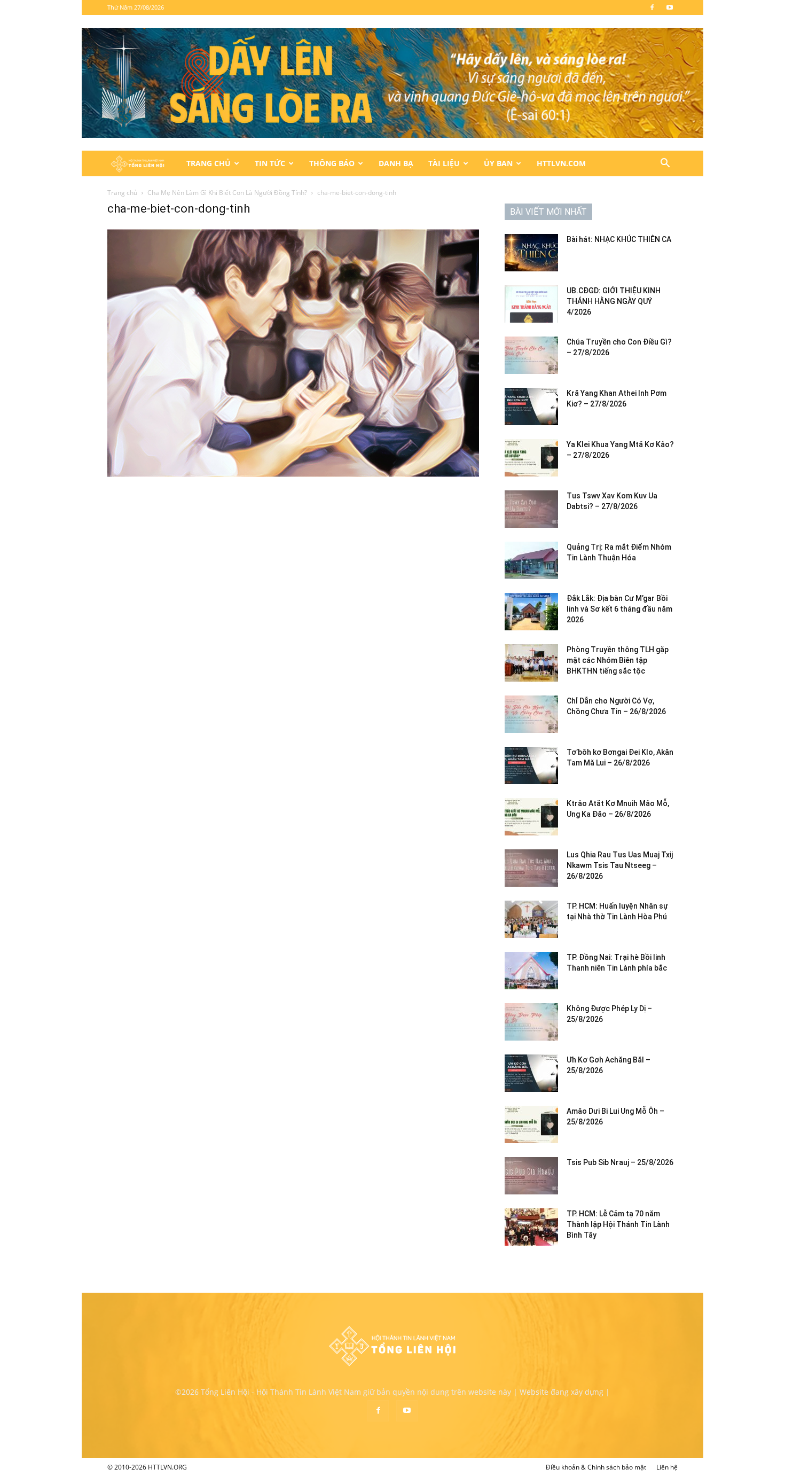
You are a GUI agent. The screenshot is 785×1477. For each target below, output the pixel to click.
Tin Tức (270, 163)
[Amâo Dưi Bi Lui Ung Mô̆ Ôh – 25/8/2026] (531, 1124)
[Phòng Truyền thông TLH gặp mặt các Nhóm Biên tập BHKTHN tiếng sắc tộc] (531, 663)
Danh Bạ (396, 163)
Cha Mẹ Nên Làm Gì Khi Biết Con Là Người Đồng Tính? (227, 192)
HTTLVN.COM (561, 163)
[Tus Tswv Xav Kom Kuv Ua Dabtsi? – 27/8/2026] (531, 509)
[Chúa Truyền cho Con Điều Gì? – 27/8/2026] (531, 355)
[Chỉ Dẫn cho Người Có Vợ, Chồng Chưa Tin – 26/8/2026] (531, 714)
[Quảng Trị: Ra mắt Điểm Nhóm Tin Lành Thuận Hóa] (531, 560)
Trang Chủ (208, 163)
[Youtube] (670, 7)
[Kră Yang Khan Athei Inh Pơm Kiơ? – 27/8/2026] (531, 406)
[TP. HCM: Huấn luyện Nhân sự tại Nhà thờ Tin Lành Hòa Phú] (531, 919)
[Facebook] (652, 7)
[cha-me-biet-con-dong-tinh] (293, 474)
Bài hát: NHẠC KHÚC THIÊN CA (619, 239)
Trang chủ (122, 192)
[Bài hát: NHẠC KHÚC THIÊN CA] (531, 252)
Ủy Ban (498, 163)
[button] (665, 164)
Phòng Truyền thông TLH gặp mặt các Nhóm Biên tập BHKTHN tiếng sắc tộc (618, 660)
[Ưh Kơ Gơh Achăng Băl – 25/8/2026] (531, 1073)
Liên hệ (667, 1467)
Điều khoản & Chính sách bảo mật (596, 1467)
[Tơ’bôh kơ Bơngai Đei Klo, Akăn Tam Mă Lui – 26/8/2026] (531, 765)
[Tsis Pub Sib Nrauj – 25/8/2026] (531, 1175)
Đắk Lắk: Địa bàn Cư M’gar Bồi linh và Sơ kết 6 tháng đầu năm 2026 (619, 609)
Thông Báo (332, 163)
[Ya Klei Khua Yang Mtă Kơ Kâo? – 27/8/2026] (531, 457)
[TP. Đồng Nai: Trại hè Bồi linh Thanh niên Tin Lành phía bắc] (531, 970)
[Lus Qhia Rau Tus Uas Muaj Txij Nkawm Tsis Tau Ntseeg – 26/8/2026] (531, 868)
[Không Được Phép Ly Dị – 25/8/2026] (531, 1022)
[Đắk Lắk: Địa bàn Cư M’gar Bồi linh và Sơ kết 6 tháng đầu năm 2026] (531, 611)
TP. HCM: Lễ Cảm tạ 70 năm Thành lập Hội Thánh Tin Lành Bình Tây (618, 1224)
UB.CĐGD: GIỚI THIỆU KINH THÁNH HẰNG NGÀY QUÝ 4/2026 (614, 301)
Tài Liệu (444, 163)
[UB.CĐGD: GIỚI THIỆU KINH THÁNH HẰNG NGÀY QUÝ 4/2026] (531, 304)
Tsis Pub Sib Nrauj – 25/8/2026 (620, 1162)
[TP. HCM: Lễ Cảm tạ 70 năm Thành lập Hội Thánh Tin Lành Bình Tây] (531, 1227)
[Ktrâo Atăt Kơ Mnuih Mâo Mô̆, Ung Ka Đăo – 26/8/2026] (531, 816)
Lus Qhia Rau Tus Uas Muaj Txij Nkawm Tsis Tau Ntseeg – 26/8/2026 (620, 865)
